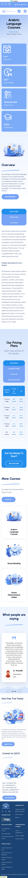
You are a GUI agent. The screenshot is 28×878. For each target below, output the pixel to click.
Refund (17, 817)
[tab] (14, 211)
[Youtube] (9, 4)
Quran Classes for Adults (7, 858)
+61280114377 (14, 790)
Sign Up (24, 4)
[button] (8, 691)
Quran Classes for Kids (7, 849)
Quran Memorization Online (14, 594)
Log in (18, 4)
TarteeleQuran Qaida (6, 829)
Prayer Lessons (19, 838)
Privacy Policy (19, 814)
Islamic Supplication (19, 831)
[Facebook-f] (2, 4)
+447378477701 (10, 787)
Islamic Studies (19, 835)
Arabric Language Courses (14, 531)
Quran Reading (14, 563)
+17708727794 (11, 783)
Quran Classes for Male (7, 868)
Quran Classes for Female (7, 863)
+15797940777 (10, 785)
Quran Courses (13, 32)
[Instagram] (5, 4)
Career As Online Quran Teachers (20, 810)
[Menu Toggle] (25, 11)
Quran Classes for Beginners (7, 853)
